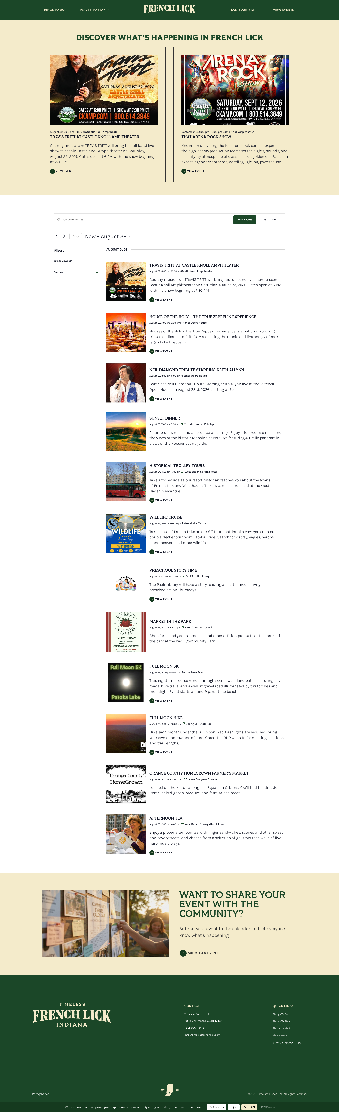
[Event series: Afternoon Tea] (182, 824)
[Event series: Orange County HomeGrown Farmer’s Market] (183, 779)
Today (76, 236)
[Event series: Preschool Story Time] (183, 576)
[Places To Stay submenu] (109, 10)
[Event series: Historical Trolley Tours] (182, 471)
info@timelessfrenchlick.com (202, 1034)
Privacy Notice (40, 1094)
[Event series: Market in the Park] (183, 627)
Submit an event (203, 953)
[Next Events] (64, 236)
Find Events (244, 219)
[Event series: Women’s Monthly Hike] (183, 724)
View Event (64, 171)
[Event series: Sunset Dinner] (182, 424)
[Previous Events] (56, 236)
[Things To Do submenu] (68, 10)
